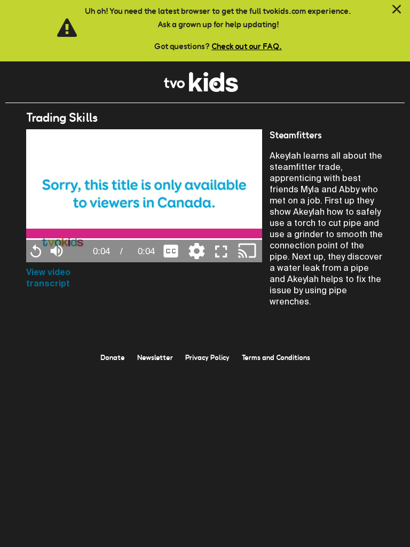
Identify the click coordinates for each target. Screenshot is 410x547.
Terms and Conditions (276, 357)
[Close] (396, 9)
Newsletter (155, 357)
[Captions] (171, 250)
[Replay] (35, 251)
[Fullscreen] (221, 251)
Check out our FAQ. (246, 46)
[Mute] (56, 249)
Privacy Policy (207, 357)
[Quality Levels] (196, 250)
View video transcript (48, 278)
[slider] (144, 233)
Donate (112, 357)
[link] (201, 89)
